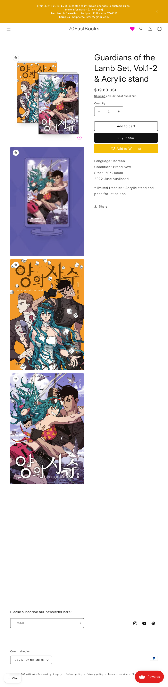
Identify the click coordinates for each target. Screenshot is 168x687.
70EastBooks (29, 674)
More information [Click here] (84, 9)
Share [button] (103, 206)
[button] (8, 28)
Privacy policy (95, 674)
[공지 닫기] (157, 11)
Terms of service (118, 674)
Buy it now (126, 138)
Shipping (100, 95)
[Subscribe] (79, 623)
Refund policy (74, 674)
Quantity (99, 103)
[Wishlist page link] (132, 28)
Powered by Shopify (49, 674)
